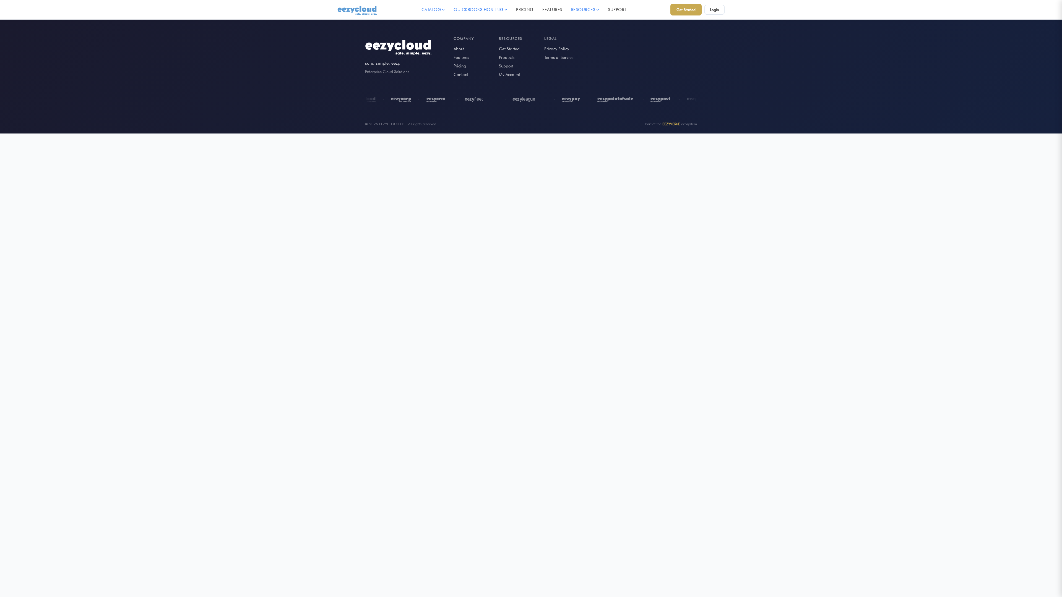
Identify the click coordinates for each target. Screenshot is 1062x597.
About (459, 48)
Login (714, 9)
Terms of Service (559, 57)
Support (617, 9)
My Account (509, 74)
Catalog (431, 9)
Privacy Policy (556, 48)
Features (552, 9)
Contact (461, 74)
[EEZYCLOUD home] (357, 9)
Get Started (686, 9)
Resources (583, 9)
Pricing (524, 9)
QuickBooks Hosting (478, 9)
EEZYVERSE (671, 124)
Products (506, 57)
